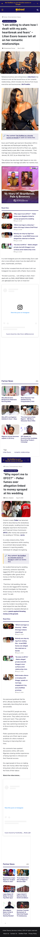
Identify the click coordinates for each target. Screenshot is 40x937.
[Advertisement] (20, 360)
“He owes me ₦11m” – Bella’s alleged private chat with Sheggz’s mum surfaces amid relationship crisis (25, 247)
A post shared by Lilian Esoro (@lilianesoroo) (20, 334)
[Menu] (2, 10)
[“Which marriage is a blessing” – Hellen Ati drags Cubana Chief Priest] (7, 226)
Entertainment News (14, 17)
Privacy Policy (33, 933)
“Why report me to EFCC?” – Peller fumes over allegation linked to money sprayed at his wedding (25, 216)
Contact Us (13, 933)
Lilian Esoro (31, 77)
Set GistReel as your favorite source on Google (18, 3)
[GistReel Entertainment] (20, 9)
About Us (6, 933)
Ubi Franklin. (25, 84)
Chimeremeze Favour (9, 48)
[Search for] (38, 10)
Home (5, 17)
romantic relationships (22, 452)
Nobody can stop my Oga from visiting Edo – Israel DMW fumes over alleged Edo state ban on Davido (26, 236)
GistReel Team (23, 933)
